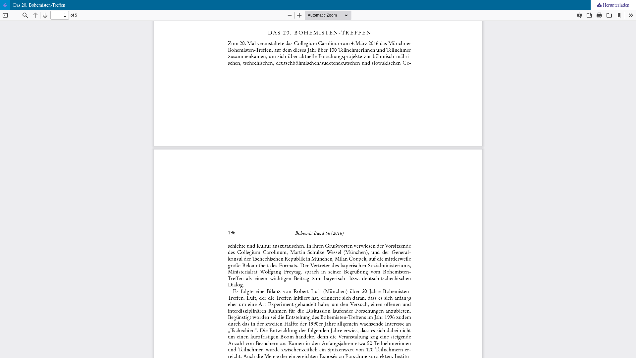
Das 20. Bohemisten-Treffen (39, 5)
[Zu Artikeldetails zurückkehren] (5, 5)
